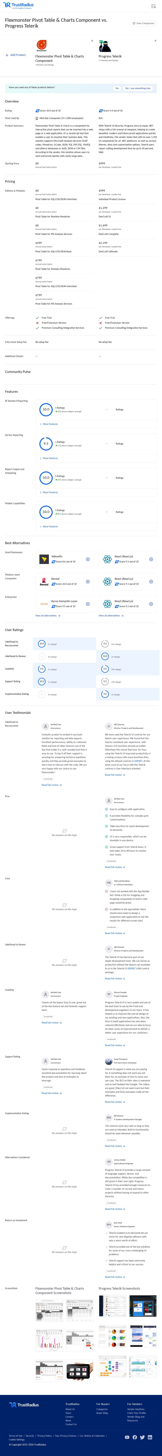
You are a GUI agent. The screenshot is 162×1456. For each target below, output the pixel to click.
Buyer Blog (102, 1413)
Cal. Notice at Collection (92, 1436)
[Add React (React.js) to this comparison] (151, 559)
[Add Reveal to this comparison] (88, 582)
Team (68, 1413)
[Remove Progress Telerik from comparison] (155, 40)
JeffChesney (119, 725)
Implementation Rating (17, 694)
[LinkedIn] (150, 1437)
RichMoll (118, 1223)
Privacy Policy (44, 1436)
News (68, 1420)
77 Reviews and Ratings (108, 60)
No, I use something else (137, 88)
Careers (69, 1417)
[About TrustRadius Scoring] (37, 110)
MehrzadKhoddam (122, 881)
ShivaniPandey (120, 992)
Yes (117, 88)
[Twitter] (142, 1437)
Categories (102, 1409)
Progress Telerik (110, 56)
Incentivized (48, 779)
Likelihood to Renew (15, 656)
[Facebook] (134, 1437)
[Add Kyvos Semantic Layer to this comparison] (88, 604)
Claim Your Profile (136, 1413)
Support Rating (12, 681)
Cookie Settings (17, 1440)
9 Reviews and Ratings (44, 65)
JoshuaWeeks (120, 1160)
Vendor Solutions (135, 1409)
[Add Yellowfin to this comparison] (88, 559)
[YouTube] (127, 1437)
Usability (9, 669)
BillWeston (118, 1116)
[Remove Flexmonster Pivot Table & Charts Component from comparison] (92, 40)
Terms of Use (15, 1436)
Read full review (50, 785)
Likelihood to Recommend (11, 644)
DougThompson (121, 1059)
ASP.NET (138, 761)
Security (30, 1436)
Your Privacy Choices (65, 1436)
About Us (70, 1409)
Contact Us (71, 1424)
